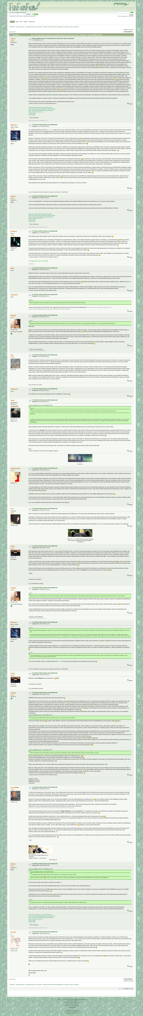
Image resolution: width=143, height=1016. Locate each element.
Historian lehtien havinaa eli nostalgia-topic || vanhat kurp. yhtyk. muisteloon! (53, 38)
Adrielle (13, 693)
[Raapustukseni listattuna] (11, 698)
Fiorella (13, 315)
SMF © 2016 (66, 999)
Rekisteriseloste (72, 1007)
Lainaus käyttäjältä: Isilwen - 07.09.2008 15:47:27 (40, 714)
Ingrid (40, 26)
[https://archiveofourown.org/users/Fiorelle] (11, 334)
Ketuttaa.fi (76, 1011)
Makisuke (14, 125)
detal (33, 263)
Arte (12, 509)
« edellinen (125, 29)
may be (74, 539)
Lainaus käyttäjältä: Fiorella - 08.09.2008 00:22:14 (41, 405)
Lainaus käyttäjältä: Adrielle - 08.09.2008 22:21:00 (41, 868)
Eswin (13, 546)
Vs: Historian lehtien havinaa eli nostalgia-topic (44, 124)
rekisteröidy (23, 12)
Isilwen (13, 39)
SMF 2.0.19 (60, 999)
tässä (59, 661)
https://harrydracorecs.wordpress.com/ (38, 120)
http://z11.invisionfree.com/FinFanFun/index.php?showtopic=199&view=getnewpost (51, 807)
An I (29, 263)
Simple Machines (74, 999)
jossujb (13, 932)
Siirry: (120, 988)
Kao (12, 355)
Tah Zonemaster (74, 1000)
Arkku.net (77, 1010)
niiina (12, 400)
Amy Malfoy (15, 787)
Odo (37, 26)
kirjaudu (17, 12)
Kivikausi (14, 231)
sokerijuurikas (15, 468)
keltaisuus (50, 130)
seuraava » (131, 29)
